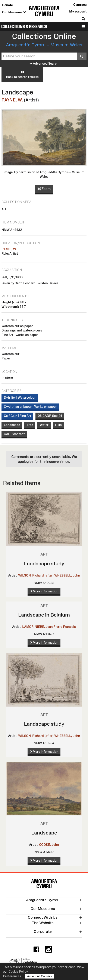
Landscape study (44, 563)
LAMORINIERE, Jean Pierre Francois (49, 626)
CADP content (14, 434)
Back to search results (22, 77)
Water (44, 425)
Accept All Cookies (39, 976)
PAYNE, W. (12, 99)
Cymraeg (80, 4)
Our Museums (12, 12)
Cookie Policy (18, 971)
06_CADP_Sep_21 (50, 415)
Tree (30, 425)
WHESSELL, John (67, 575)
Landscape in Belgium (44, 615)
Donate (7, 5)
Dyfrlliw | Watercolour (20, 397)
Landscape (12, 425)
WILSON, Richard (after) (36, 575)
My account (78, 11)
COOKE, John (49, 844)
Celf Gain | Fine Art (17, 415)
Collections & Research (24, 26)
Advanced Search (45, 63)
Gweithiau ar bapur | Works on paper (30, 406)
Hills (58, 425)
